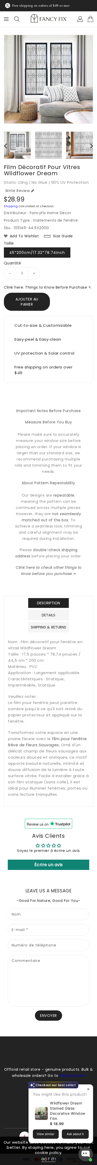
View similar (46, 1134)
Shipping (11, 206)
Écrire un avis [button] (48, 865)
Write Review (17, 190)
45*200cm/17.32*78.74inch (37, 252)
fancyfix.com (72, 1075)
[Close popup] (88, 1089)
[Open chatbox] (85, 1154)
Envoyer (48, 1015)
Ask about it (75, 1134)
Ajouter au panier (27, 302)
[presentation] (5, 145)
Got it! (48, 1159)
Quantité (12, 263)
